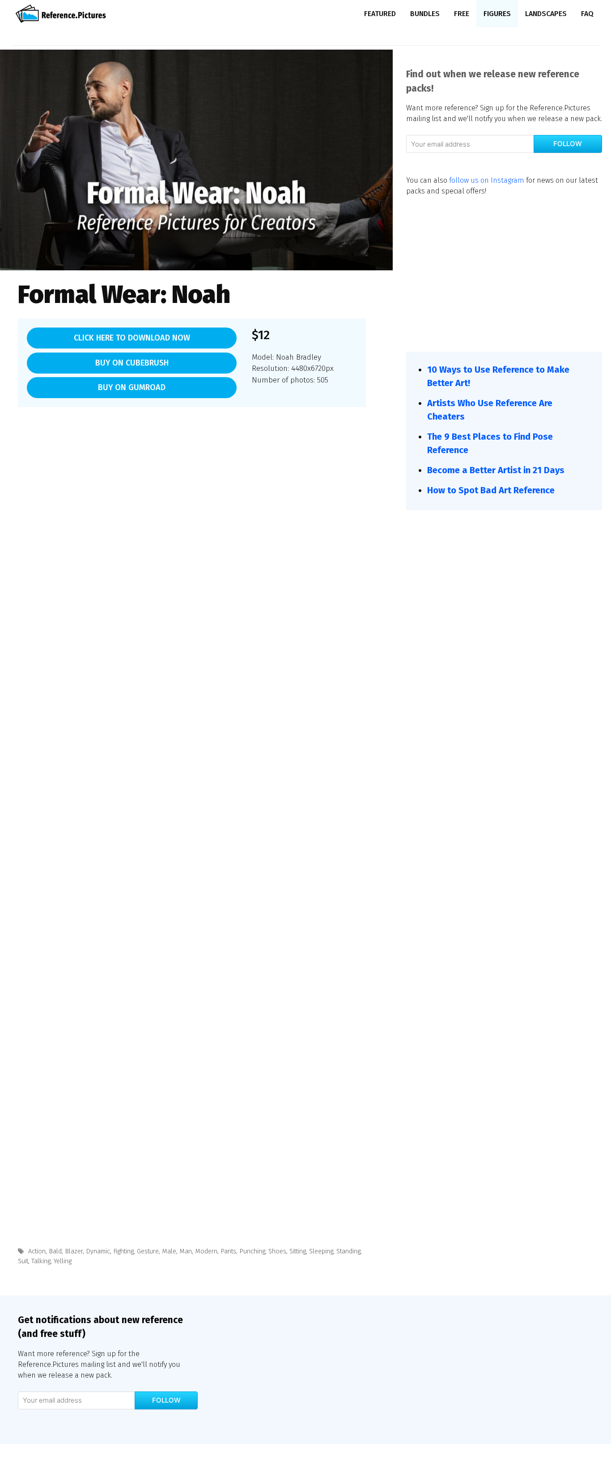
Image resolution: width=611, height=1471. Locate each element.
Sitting (297, 1251)
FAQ (587, 13)
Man (185, 1251)
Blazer (74, 1251)
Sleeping (321, 1251)
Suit (23, 1261)
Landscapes (546, 13)
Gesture (148, 1251)
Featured (380, 13)
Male (169, 1251)
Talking (41, 1261)
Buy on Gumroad (131, 387)
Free (461, 13)
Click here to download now (132, 338)
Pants (228, 1251)
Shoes (277, 1251)
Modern (206, 1251)
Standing (348, 1251)
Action (37, 1251)
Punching (252, 1251)
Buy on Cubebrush (132, 363)
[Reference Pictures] (63, 13)
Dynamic (98, 1251)
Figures (497, 13)
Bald (55, 1251)
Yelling (63, 1261)
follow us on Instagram (486, 180)
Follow (567, 143)
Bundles (425, 13)
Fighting (123, 1251)
